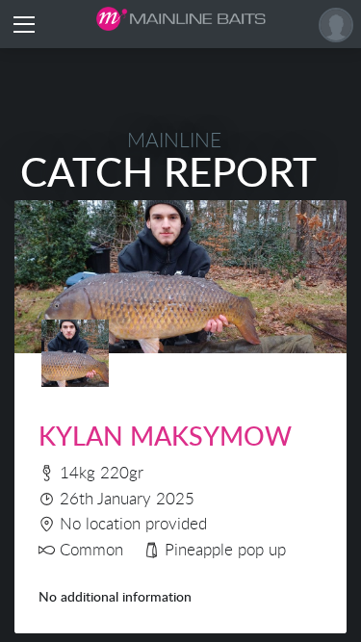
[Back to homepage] (181, 19)
